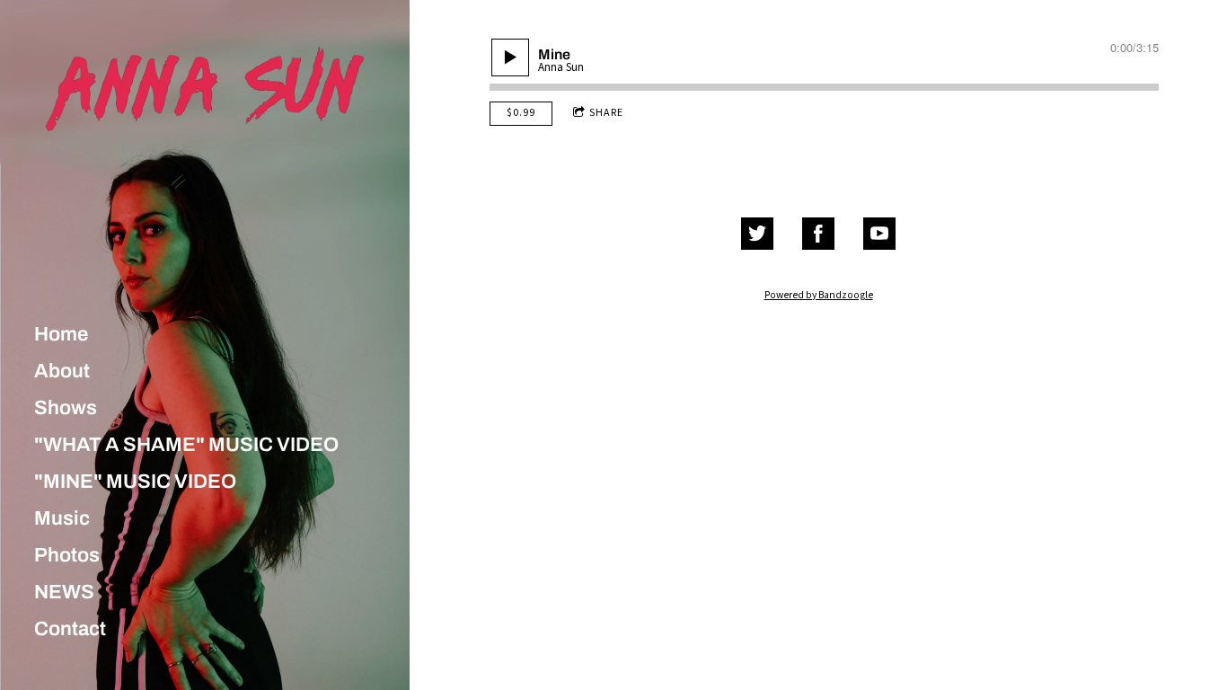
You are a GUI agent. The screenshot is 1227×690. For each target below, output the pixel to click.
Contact (70, 629)
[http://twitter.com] (757, 233)
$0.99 (521, 112)
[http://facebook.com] (818, 233)
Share (606, 112)
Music (62, 518)
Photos (67, 555)
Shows (65, 408)
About (62, 371)
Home (61, 334)
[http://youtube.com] (879, 233)
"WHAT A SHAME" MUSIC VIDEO (186, 445)
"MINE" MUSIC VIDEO (135, 481)
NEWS (64, 592)
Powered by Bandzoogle (818, 295)
